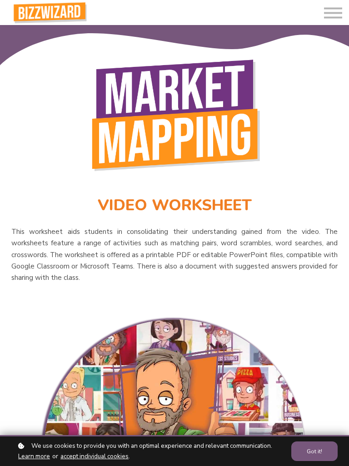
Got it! (314, 451)
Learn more (34, 456)
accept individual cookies (94, 456)
